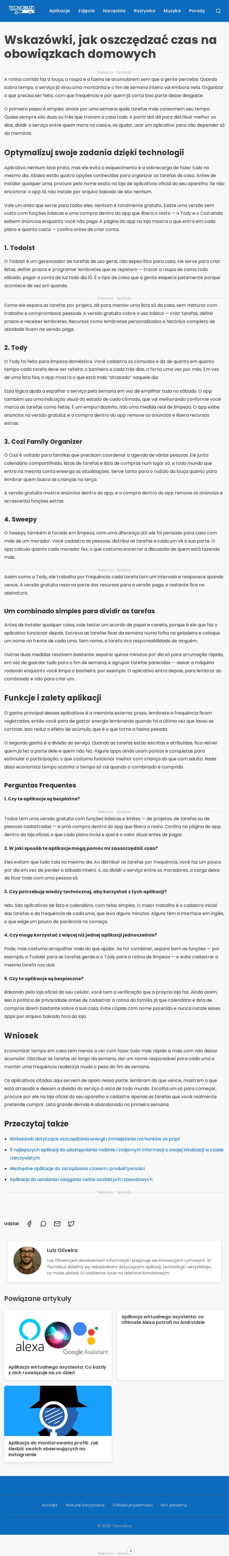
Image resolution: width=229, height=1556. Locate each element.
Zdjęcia (86, 11)
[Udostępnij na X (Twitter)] (71, 1223)
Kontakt (49, 1505)
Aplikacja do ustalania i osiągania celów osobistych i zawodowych (81, 1179)
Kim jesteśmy (174, 1505)
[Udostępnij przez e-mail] (57, 1223)
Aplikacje (59, 11)
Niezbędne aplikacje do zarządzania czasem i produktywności (77, 1168)
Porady (197, 11)
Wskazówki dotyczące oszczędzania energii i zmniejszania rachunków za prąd (95, 1139)
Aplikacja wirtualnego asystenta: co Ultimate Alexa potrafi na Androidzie (163, 1320)
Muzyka (172, 11)
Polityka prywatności (132, 1505)
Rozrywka (144, 11)
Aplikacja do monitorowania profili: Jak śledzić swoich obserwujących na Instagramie (53, 1449)
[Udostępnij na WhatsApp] (43, 1223)
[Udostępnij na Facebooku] (29, 1223)
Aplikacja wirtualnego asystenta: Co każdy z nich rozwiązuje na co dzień (57, 1370)
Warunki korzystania (85, 1505)
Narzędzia (114, 11)
